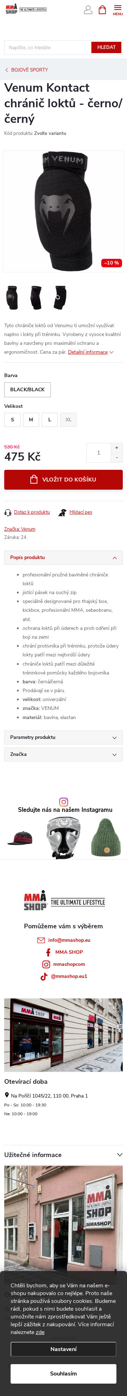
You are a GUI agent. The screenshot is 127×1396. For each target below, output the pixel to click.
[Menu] (117, 9)
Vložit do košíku (69, 480)
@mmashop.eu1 (69, 976)
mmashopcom (69, 964)
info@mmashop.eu (69, 940)
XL (69, 419)
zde (40, 1332)
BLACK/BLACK (27, 389)
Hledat (106, 47)
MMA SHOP (69, 952)
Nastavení (63, 1349)
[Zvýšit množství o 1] (116, 448)
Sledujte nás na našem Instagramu (65, 810)
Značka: (19, 529)
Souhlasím (63, 1374)
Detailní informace (88, 352)
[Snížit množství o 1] (116, 457)
